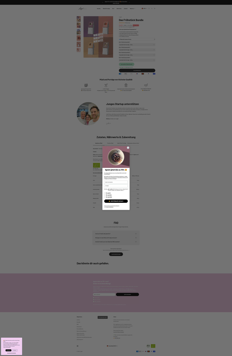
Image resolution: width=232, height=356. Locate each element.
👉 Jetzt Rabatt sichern (116, 201)
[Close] (21, 338)
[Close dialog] (128, 148)
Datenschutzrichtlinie (7, 347)
